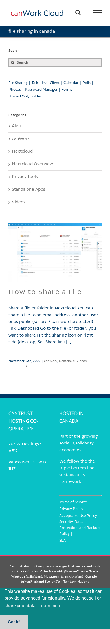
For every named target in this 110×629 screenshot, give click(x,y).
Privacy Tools (25, 177)
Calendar (70, 83)
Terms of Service (73, 502)
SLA (62, 541)
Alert (17, 126)
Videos (81, 361)
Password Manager (41, 90)
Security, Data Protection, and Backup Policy (79, 528)
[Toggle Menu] (97, 12)
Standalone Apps (28, 190)
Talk (35, 83)
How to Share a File (45, 292)
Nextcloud (67, 361)
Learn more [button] (50, 605)
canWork (50, 361)
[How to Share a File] (55, 252)
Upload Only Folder (24, 96)
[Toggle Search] (78, 12)
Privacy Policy (71, 509)
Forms (66, 90)
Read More (16, 366)
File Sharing (18, 83)
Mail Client (51, 83)
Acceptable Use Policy (78, 516)
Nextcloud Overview (32, 164)
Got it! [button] (14, 621)
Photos (14, 90)
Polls (86, 83)
